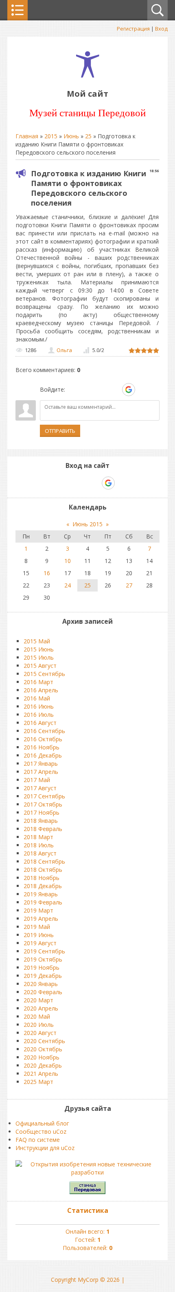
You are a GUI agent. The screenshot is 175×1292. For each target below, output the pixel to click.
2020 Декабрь (43, 1065)
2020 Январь (41, 984)
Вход (161, 28)
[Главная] (87, 75)
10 (67, 561)
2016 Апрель (41, 690)
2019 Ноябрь (41, 967)
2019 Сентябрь (44, 951)
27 (129, 585)
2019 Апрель (41, 918)
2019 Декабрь (43, 976)
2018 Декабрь (43, 886)
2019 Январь (41, 894)
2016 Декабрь (43, 755)
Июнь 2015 (87, 524)
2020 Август (40, 1033)
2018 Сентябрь (44, 861)
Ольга (64, 350)
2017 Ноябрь (41, 812)
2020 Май (37, 1016)
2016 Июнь (39, 706)
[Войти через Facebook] (100, 389)
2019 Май (37, 927)
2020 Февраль (43, 992)
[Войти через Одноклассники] (143, 389)
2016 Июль (39, 714)
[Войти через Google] (128, 389)
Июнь (71, 136)
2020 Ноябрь (41, 1057)
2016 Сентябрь (44, 731)
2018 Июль (39, 845)
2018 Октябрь (43, 869)
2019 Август (40, 943)
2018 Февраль (43, 829)
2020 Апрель (41, 1008)
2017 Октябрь (43, 804)
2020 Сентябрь (44, 1041)
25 (88, 136)
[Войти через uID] (73, 389)
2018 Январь (41, 820)
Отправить (60, 430)
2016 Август (40, 723)
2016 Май (37, 698)
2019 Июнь (39, 935)
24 (67, 585)
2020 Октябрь (43, 1049)
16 (47, 573)
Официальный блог (42, 1123)
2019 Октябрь (43, 959)
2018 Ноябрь (41, 878)
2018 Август (40, 853)
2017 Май (37, 780)
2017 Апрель (41, 772)
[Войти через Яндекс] (114, 389)
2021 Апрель (41, 1073)
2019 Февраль (43, 902)
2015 (50, 136)
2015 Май (37, 641)
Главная (26, 136)
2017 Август (40, 788)
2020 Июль (39, 1024)
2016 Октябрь (43, 739)
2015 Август (40, 665)
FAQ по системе (37, 1140)
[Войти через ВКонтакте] (87, 389)
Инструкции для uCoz (44, 1148)
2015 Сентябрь (44, 674)
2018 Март (38, 837)
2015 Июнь (39, 649)
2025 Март (38, 1082)
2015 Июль (39, 657)
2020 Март (38, 1000)
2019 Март (38, 910)
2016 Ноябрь (41, 747)
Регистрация (133, 28)
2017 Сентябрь (44, 796)
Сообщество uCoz (40, 1131)
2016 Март (38, 682)
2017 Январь (41, 763)
